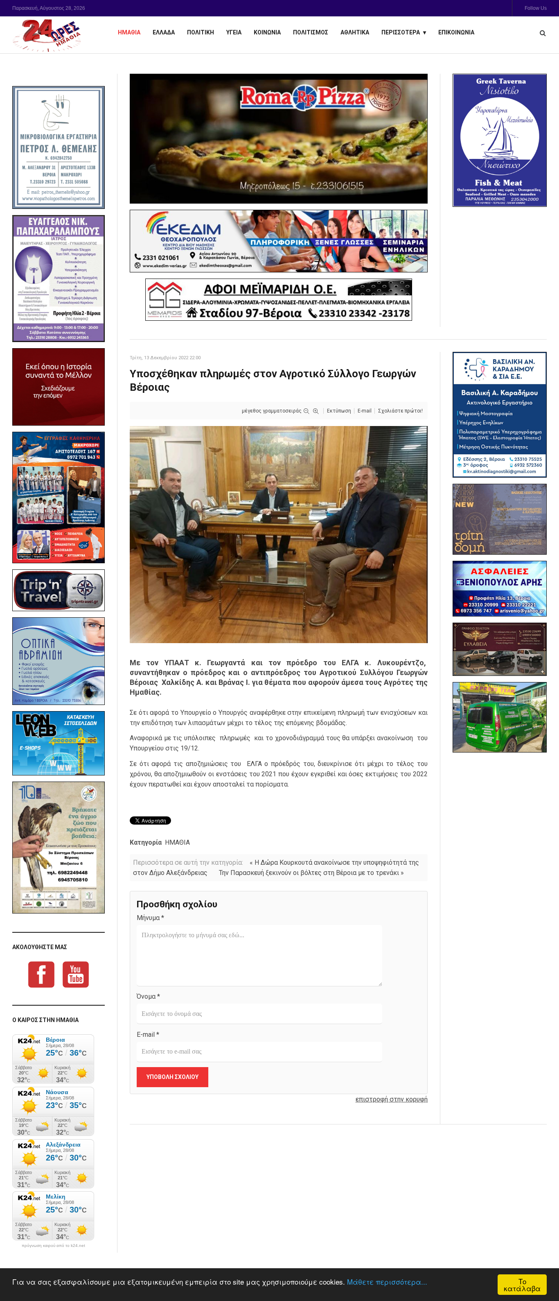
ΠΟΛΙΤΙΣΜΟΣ (310, 32)
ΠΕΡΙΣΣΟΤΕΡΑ (400, 32)
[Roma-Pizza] (279, 139)
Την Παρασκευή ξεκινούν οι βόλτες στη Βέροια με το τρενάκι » (311, 873)
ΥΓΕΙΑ (233, 32)
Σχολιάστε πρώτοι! (400, 411)
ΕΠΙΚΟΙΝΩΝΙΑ (456, 32)
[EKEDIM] (279, 241)
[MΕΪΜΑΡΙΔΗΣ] (279, 300)
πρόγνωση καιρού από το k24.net (53, 1246)
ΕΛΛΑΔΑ (164, 32)
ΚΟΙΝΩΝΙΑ (267, 32)
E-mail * (148, 1034)
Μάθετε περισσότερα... (387, 1281)
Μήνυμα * (150, 918)
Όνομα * (148, 996)
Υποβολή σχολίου (172, 1077)
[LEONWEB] (58, 743)
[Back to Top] (539, 1266)
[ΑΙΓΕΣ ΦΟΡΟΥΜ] (58, 387)
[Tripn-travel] (58, 590)
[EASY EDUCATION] (500, 519)
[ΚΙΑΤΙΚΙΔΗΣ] (500, 717)
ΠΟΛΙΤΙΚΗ (200, 32)
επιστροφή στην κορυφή (392, 1099)
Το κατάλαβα (522, 1284)
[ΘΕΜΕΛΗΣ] (58, 147)
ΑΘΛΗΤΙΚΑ (354, 32)
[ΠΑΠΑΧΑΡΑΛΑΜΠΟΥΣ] (58, 278)
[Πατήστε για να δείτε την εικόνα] (279, 534)
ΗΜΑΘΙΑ (129, 32)
